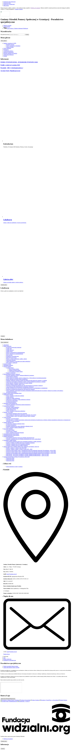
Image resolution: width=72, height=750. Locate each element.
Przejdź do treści (7, 3)
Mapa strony (6, 5)
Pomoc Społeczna (7, 659)
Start (4, 657)
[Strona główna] (36, 14)
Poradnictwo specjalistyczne (9, 660)
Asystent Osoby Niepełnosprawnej (10, 70)
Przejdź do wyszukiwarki (9, 4)
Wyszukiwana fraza (5, 34)
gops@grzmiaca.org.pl (12, 574)
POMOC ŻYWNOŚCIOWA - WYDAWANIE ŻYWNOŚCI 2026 (19, 62)
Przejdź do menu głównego (9, 1)
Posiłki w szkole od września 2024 (10, 65)
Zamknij (17, 9)
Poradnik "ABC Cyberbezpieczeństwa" (12, 68)
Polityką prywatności (35, 8)
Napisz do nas (6, 654)
